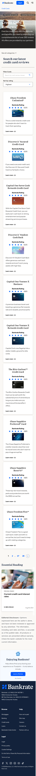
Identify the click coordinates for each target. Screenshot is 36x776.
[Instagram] (11, 763)
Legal (3, 742)
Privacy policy (6, 746)
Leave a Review (18, 674)
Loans (3, 726)
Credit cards (5, 722)
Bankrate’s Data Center (9, 730)
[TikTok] (23, 763)
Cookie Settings (7, 749)
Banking (4, 718)
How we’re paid (24, 714)
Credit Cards (6, 8)
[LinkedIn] (15, 763)
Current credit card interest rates (17, 595)
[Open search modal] (28, 3)
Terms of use (6, 757)
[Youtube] (19, 763)
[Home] (8, 3)
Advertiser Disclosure (28, 15)
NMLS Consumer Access (9, 695)
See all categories (8, 53)
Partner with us (24, 730)
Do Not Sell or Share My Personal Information (16, 753)
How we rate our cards (10, 15)
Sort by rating (8, 81)
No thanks (18, 678)
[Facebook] (3, 763)
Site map (22, 718)
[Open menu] (32, 3)
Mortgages (5, 714)
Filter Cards (7, 72)
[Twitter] (7, 763)
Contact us (22, 726)
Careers (21, 722)
